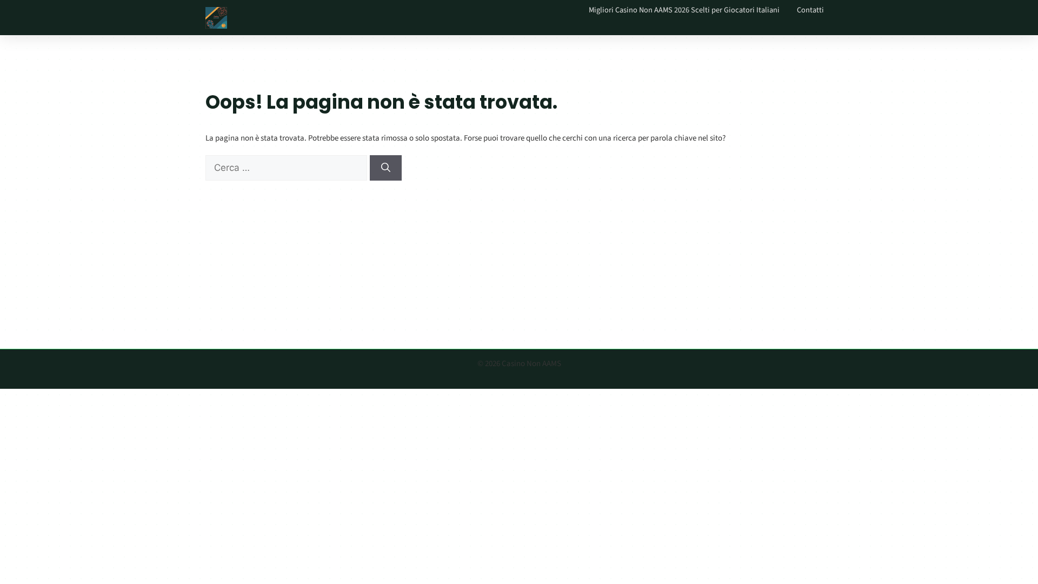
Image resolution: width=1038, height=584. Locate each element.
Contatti (810, 10)
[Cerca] (386, 168)
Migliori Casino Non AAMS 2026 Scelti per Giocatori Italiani (684, 10)
